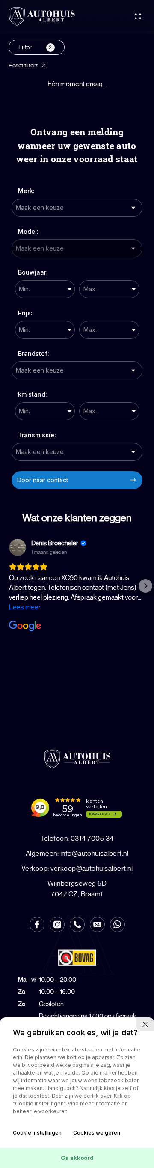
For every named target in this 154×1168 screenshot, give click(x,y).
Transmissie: (37, 435)
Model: (28, 231)
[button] (8, 586)
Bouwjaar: (33, 272)
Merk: (26, 190)
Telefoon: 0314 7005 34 (77, 838)
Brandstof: (33, 353)
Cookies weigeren (96, 1132)
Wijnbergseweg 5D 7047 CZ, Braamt (77, 889)
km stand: (32, 394)
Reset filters (24, 65)
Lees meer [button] (25, 607)
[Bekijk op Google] (17, 547)
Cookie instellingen (37, 1132)
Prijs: (25, 313)
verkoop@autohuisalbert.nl (77, 868)
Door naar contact (42, 480)
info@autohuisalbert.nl (77, 853)
